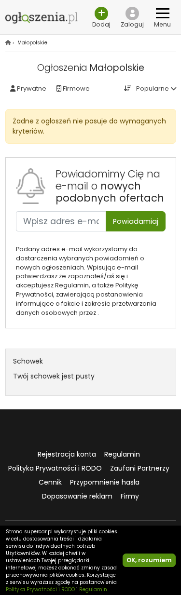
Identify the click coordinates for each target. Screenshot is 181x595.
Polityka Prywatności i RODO (55, 468)
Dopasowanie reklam (77, 496)
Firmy (130, 496)
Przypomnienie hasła (104, 482)
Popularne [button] (152, 88)
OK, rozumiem (149, 560)
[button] (132, 17)
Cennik (50, 482)
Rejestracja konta (67, 454)
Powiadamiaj (135, 221)
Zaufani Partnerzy (139, 468)
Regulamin (122, 454)
